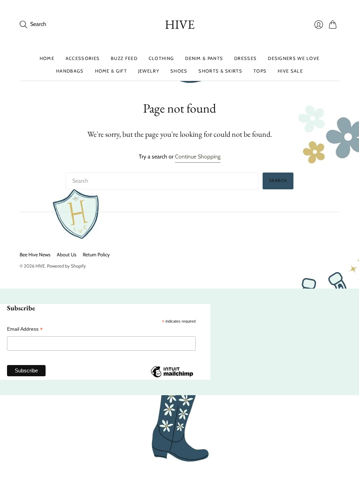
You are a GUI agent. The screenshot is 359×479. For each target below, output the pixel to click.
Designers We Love (293, 58)
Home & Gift (111, 71)
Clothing (161, 58)
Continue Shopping (198, 156)
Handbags (69, 71)
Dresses (245, 58)
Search (278, 180)
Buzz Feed (124, 58)
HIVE (180, 24)
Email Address (25, 329)
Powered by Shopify (66, 266)
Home (47, 58)
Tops (259, 71)
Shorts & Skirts (220, 71)
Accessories (83, 58)
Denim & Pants (204, 58)
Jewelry (148, 71)
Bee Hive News (35, 254)
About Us (66, 254)
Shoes (179, 71)
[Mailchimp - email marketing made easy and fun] (171, 377)
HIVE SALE (290, 71)
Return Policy (96, 254)
